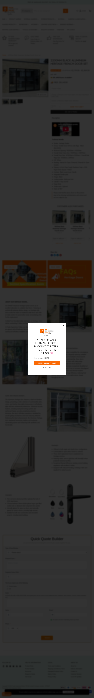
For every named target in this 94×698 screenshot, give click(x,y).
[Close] (63, 325)
